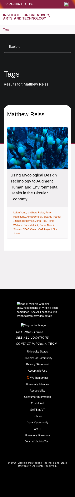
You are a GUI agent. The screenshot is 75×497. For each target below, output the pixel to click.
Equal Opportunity (37, 422)
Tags (6, 29)
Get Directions (31, 331)
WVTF (37, 428)
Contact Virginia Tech (37, 343)
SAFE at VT (37, 409)
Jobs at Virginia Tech (37, 441)
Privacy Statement (37, 364)
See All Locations (33, 337)
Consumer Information (37, 396)
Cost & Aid (37, 403)
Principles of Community (37, 358)
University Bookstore (37, 435)
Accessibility (37, 390)
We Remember (39, 377)
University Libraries (37, 384)
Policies (37, 416)
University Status (37, 351)
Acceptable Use (37, 370)
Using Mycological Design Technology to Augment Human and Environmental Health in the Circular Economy (34, 187)
